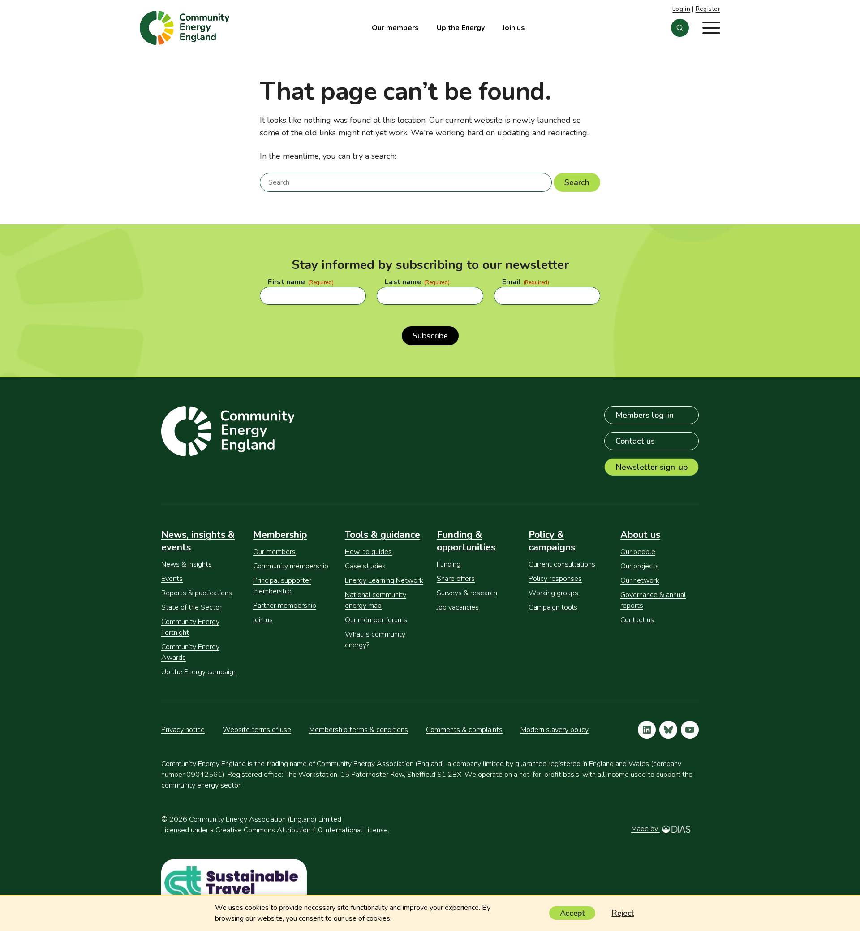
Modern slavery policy (554, 730)
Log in (681, 8)
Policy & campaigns (552, 541)
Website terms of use (257, 730)
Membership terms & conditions (358, 730)
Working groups (553, 593)
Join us (514, 28)
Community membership (290, 566)
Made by (645, 829)
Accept (572, 913)
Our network (639, 580)
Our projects (639, 566)
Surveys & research (467, 593)
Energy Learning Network (384, 580)
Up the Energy (461, 28)
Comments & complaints (464, 730)
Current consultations (562, 564)
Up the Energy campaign (199, 672)
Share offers (456, 579)
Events (172, 579)
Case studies (365, 566)
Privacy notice (183, 730)
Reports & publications (196, 593)
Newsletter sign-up (651, 467)
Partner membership (284, 606)
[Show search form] (680, 28)
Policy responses (555, 579)
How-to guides (368, 552)
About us (640, 534)
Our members (395, 28)
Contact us (635, 441)
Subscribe (430, 335)
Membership (280, 534)
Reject (622, 913)
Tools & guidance (382, 534)
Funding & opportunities (466, 541)
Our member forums (376, 620)
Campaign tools (553, 607)
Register (708, 8)
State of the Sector (191, 607)
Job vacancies (458, 607)
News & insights (186, 564)
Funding (448, 564)
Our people (637, 552)
